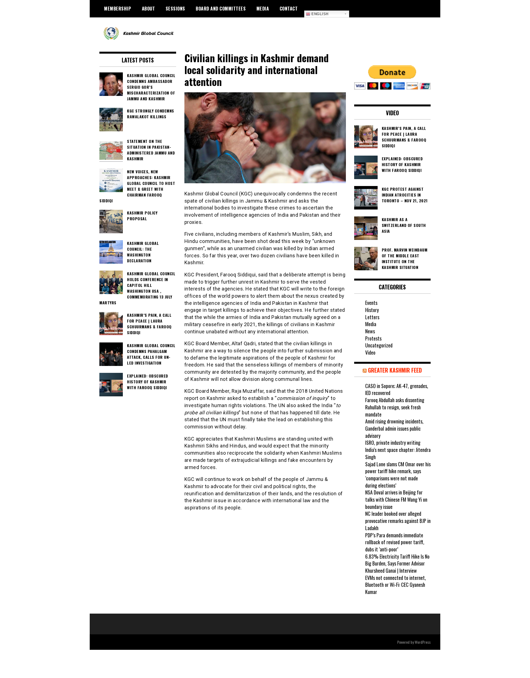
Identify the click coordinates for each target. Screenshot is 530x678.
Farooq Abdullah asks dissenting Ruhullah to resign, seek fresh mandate (394, 407)
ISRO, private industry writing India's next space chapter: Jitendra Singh (398, 449)
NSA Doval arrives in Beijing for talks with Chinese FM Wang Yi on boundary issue (396, 499)
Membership (117, 8)
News (370, 331)
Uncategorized (379, 345)
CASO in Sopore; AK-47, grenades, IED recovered (396, 389)
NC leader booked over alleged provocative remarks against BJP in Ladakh (398, 520)
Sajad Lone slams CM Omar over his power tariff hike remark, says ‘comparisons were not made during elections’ (398, 474)
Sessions (175, 8)
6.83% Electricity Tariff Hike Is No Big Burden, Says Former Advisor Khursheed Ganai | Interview (397, 563)
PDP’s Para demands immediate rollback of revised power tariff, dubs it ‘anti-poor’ (394, 542)
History (372, 309)
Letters (372, 317)
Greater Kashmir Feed (395, 370)
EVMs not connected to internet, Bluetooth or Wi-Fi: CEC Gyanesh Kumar (395, 584)
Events (371, 302)
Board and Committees (221, 8)
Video (370, 352)
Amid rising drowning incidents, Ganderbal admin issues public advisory (394, 428)
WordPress (423, 642)
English (319, 14)
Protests (373, 338)
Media (262, 8)
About (148, 8)
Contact (289, 8)
